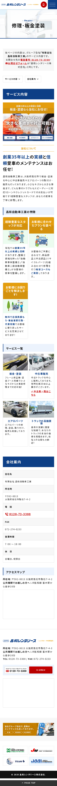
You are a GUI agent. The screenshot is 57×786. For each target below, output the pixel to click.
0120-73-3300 (20, 514)
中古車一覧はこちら (41, 393)
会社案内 (31, 78)
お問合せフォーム (17, 63)
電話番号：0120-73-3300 (35, 59)
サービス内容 (11, 78)
